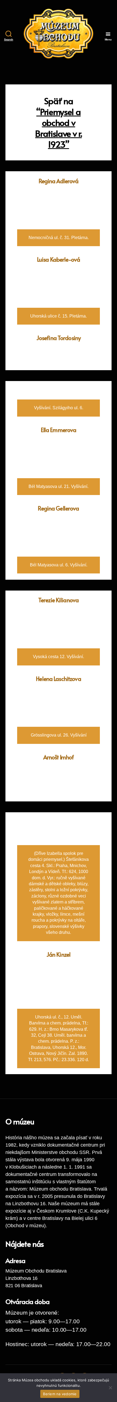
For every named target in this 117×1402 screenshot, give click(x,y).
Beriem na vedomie (59, 1394)
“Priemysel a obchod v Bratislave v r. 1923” (58, 128)
